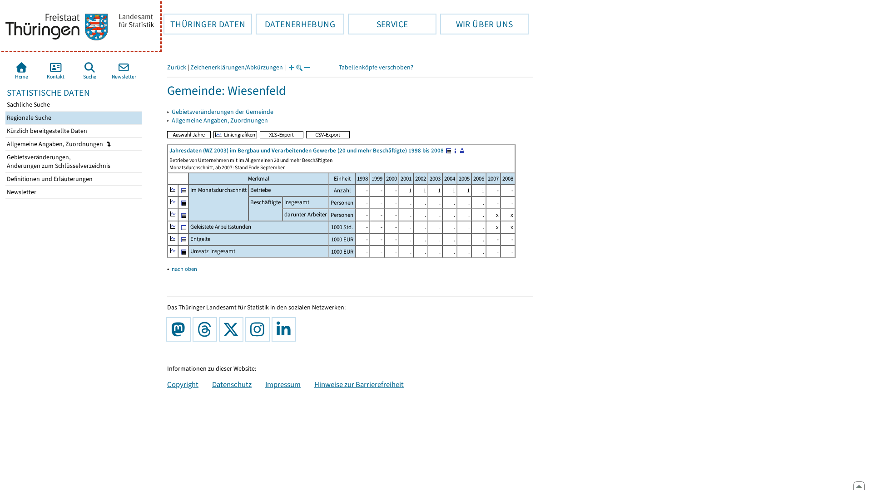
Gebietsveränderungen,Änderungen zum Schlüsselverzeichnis (57, 161)
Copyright (182, 384)
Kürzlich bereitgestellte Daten (46, 131)
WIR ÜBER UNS (476, 24)
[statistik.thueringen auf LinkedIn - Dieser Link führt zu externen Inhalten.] (285, 329)
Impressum (283, 384)
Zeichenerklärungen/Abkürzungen (236, 67)
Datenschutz (232, 384)
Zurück (176, 67)
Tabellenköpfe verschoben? (376, 67)
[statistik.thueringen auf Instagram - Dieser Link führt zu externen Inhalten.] (259, 329)
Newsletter (20, 192)
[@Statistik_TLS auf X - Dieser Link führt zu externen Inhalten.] (233, 329)
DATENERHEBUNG (295, 24)
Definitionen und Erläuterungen (49, 179)
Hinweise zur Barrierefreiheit (359, 384)
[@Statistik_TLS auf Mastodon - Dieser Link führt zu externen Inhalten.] (180, 329)
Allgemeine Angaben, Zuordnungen (55, 144)
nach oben (184, 269)
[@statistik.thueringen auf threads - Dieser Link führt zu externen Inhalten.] (206, 329)
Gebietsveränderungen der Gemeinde (222, 112)
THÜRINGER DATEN (204, 24)
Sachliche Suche (27, 104)
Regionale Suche (28, 117)
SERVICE (378, 24)
